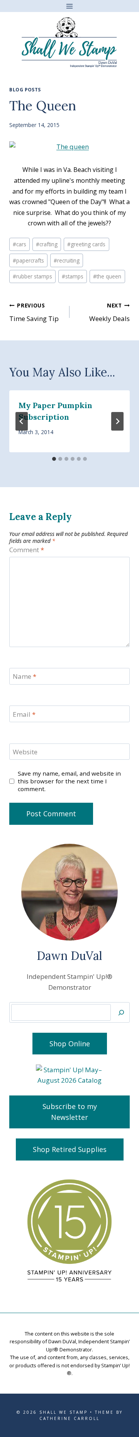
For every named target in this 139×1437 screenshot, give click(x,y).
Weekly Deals (109, 312)
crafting (47, 244)
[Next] (117, 421)
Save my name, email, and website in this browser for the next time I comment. (69, 781)
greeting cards (86, 244)
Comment (26, 550)
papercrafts (28, 260)
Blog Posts (25, 89)
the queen (107, 276)
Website (25, 752)
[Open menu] (70, 6)
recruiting (67, 260)
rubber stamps (32, 276)
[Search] (121, 1012)
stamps (72, 276)
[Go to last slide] (21, 421)
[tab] (54, 459)
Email (24, 714)
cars (19, 244)
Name (24, 676)
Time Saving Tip (34, 312)
